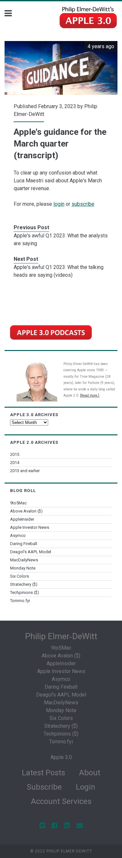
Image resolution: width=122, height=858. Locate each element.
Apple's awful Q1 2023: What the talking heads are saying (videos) (58, 271)
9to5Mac (18, 502)
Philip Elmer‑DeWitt (61, 636)
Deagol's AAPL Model (30, 551)
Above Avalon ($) (26, 511)
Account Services (61, 801)
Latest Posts (43, 772)
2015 (14, 454)
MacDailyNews (24, 559)
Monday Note (22, 568)
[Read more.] (89, 395)
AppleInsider (22, 519)
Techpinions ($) (24, 592)
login (58, 204)
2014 (14, 462)
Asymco (18, 535)
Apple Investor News (29, 527)
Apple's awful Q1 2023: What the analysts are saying (61, 239)
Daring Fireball (23, 543)
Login (85, 787)
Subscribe (44, 787)
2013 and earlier (25, 470)
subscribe (83, 204)
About (89, 772)
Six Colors (19, 576)
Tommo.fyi (20, 600)
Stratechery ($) (23, 584)
